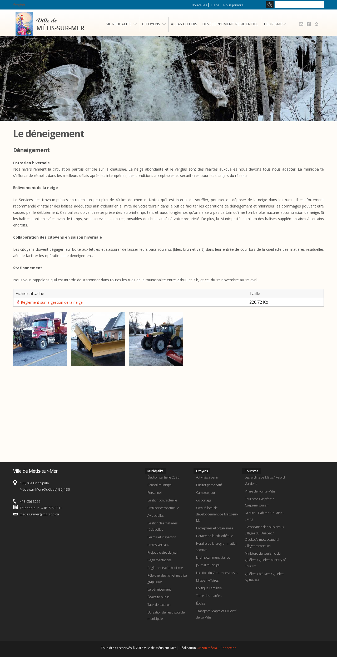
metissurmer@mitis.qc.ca (39, 514)
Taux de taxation (159, 604)
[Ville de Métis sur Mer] (50, 32)
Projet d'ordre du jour (162, 552)
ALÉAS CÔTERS (184, 23)
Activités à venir (207, 477)
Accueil (316, 24)
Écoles (200, 603)
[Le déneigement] (40, 363)
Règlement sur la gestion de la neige (52, 302)
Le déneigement (159, 589)
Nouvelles (199, 5)
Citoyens (151, 23)
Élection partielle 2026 (163, 477)
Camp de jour (205, 492)
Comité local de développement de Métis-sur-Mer (217, 514)
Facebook (309, 24)
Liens (215, 5)
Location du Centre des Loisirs (217, 573)
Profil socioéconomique (163, 508)
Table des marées (208, 595)
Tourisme (272, 23)
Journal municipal (208, 565)
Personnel (154, 492)
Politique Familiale (209, 588)
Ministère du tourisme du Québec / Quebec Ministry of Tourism (265, 559)
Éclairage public (158, 597)
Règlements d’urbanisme (165, 568)
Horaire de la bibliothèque (214, 536)
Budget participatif (209, 485)
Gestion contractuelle (162, 500)
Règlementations (159, 560)
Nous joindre (233, 5)
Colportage (203, 500)
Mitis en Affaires (207, 580)
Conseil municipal (159, 485)
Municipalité (118, 23)
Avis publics (155, 515)
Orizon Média (207, 648)
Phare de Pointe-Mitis (260, 491)
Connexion (228, 648)
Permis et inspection (161, 537)
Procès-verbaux (158, 545)
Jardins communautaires (213, 557)
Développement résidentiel (230, 23)
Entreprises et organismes (214, 528)
